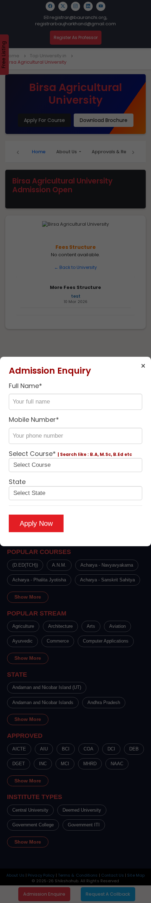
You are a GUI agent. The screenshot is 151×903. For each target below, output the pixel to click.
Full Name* (25, 385)
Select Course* (70, 453)
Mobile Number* (34, 419)
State (17, 481)
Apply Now (36, 523)
